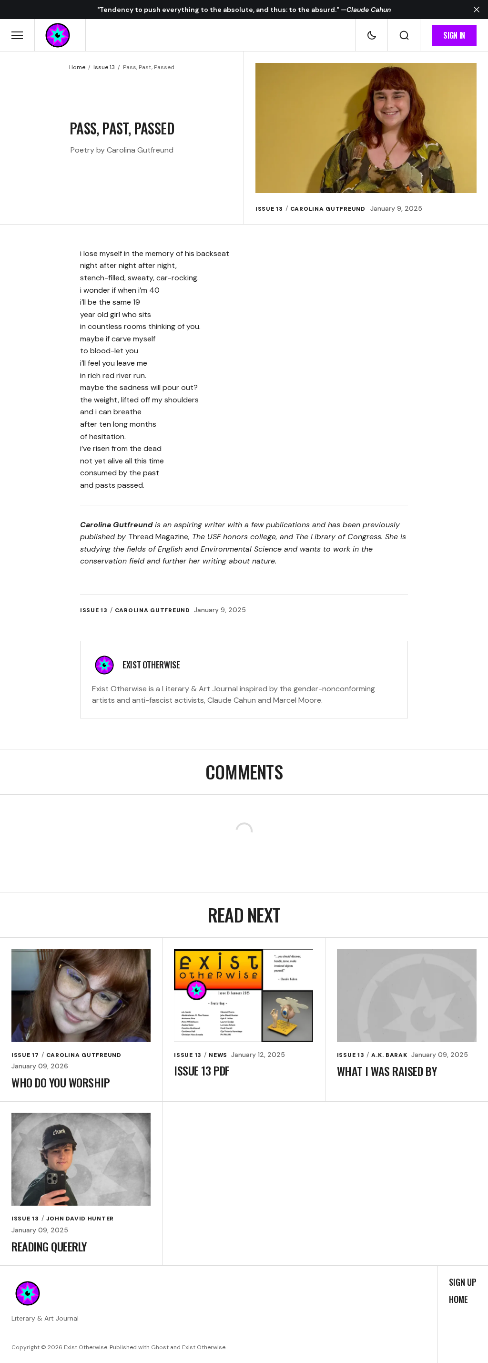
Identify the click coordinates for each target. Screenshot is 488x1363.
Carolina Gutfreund (328, 208)
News (218, 1055)
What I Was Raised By (387, 1070)
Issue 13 (104, 67)
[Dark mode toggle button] (371, 35)
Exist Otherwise (151, 664)
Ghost (160, 1347)
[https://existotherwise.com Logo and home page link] (57, 35)
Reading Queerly (49, 1246)
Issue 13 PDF (201, 1070)
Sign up (463, 1282)
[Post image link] (81, 995)
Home (77, 67)
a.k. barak (389, 1055)
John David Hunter (80, 1218)
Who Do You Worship (60, 1082)
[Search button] (404, 35)
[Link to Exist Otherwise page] (104, 665)
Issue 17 (25, 1055)
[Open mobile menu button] (17, 35)
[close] (476, 9)
